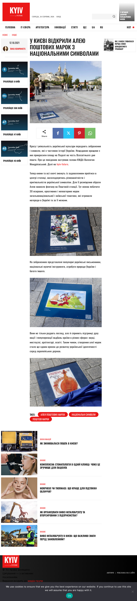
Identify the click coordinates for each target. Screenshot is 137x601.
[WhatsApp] (90, 133)
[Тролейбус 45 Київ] (14, 149)
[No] (132, 591)
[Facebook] (58, 133)
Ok (69, 595)
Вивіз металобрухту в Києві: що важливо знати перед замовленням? (68, 537)
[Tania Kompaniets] (6, 48)
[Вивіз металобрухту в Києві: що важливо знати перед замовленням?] (19, 536)
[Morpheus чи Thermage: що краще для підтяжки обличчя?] (19, 488)
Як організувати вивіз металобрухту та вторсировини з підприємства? (62, 513)
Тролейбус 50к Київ (12, 108)
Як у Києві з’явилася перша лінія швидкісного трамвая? (124, 45)
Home (5, 34)
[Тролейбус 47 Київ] (14, 122)
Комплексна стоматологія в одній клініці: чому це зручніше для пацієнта (70, 465)
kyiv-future (62, 164)
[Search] (114, 16)
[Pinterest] (79, 133)
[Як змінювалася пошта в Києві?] (19, 442)
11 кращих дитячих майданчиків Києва (125, 15)
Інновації (45, 439)
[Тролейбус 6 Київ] (14, 70)
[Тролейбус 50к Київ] (14, 96)
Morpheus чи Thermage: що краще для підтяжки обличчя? (68, 489)
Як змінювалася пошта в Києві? (59, 443)
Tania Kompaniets (18, 48)
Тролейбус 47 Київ (12, 134)
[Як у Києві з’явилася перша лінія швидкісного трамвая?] (108, 45)
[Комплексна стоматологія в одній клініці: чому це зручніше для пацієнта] (19, 464)
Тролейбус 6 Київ (11, 81)
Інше (14, 34)
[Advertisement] (120, 109)
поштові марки (41, 419)
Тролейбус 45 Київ (12, 160)
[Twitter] (68, 133)
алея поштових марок (53, 414)
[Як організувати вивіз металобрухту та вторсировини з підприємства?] (19, 512)
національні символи (84, 414)
